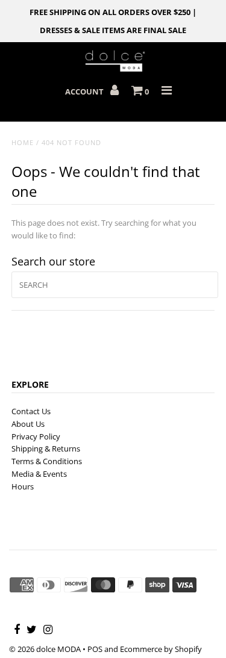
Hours (22, 486)
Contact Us (31, 411)
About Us (28, 423)
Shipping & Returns (45, 448)
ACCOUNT (85, 91)
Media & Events (39, 473)
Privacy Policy (35, 436)
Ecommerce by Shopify (161, 649)
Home (22, 142)
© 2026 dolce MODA (45, 649)
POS (94, 649)
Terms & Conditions (46, 461)
